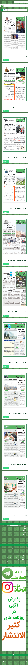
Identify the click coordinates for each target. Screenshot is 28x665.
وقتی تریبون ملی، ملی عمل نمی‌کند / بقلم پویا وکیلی (16, 557)
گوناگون (25, 540)
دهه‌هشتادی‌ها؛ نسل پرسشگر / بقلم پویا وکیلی (17, 548)
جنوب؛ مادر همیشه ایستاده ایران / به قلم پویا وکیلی (16, 561)
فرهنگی (25, 528)
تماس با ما (17, 2)
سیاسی (25, 532)
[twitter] (0, 662)
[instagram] (2, 662)
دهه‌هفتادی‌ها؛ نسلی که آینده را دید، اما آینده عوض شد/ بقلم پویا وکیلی (14, 550)
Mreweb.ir (26, 662)
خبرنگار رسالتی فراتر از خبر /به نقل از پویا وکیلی (17, 555)
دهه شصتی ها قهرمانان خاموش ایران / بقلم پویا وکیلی (16, 553)
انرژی (25, 538)
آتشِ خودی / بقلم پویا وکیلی (21, 559)
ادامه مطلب (5, 60)
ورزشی (25, 536)
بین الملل (24, 530)
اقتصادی (24, 526)
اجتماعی (24, 534)
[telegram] (3, 662)
